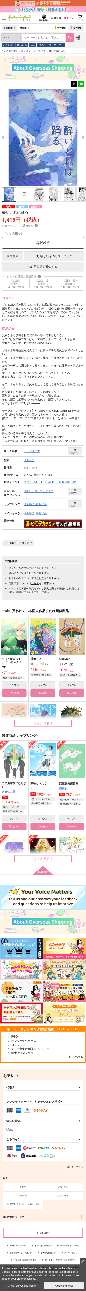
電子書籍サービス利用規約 (21, 1252)
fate (33, 45)
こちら (37, 567)
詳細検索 (78, 37)
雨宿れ (63, 788)
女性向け (77, 27)
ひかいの (8, 45)
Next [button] (83, 137)
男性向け (61, 27)
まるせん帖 (8, 791)
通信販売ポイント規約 (69, 1245)
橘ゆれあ (22, 45)
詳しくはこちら (75, 1166)
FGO (14, 1036)
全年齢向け (9, 27)
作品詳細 (14, 693)
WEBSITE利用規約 (18, 1245)
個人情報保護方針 (48, 1252)
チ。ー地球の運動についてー (30, 1048)
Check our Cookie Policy (22, 1285)
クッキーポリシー (71, 1252)
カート (16, 826)
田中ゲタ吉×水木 (22, 1053)
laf (31, 788)
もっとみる (75, 1057)
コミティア (18, 1045)
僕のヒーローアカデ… (51, 45)
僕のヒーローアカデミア (15, 807)
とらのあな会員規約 (43, 1245)
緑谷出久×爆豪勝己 (70, 675)
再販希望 (43, 242)
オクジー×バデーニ (23, 1040)
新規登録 (56, 18)
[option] (43, 137)
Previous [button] (2, 137)
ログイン (69, 18)
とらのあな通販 (10, 50)
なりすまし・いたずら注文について (60, 1259)
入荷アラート (75, 452)
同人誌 (24, 50)
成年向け (24, 27)
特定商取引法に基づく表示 (25, 1259)
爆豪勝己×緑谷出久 (13, 677)
